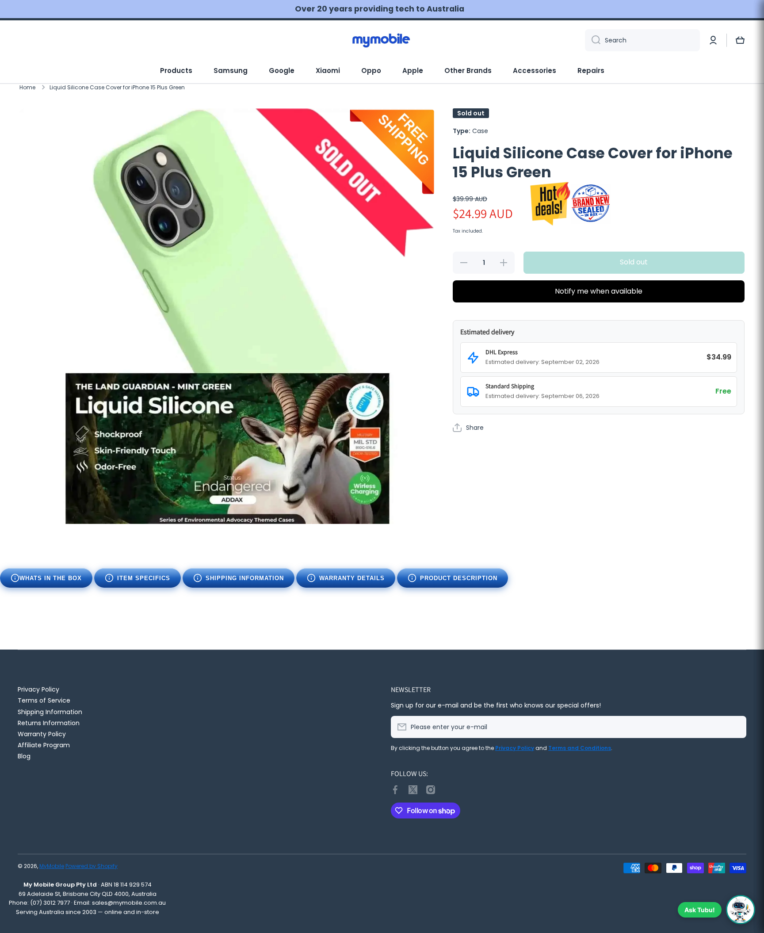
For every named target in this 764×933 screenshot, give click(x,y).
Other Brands (468, 70)
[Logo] (382, 40)
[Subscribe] (735, 727)
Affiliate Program (44, 745)
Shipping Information (245, 578)
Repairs (590, 70)
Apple (412, 70)
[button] (740, 40)
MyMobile (51, 866)
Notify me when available (598, 291)
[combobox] (642, 40)
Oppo (371, 70)
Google (281, 70)
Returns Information (49, 723)
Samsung (231, 70)
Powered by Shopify (91, 866)
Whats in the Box (50, 578)
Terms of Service (44, 700)
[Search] (592, 40)
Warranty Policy (42, 734)
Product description (458, 578)
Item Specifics (143, 578)
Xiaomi (328, 70)
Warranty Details (352, 578)
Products (176, 70)
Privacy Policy (38, 689)
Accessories (534, 70)
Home (27, 87)
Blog (24, 756)
